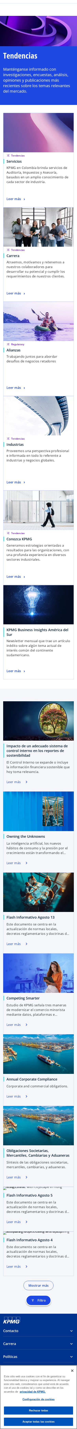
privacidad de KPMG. (33, 1391)
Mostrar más (38, 1285)
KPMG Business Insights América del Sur (37, 632)
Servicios (14, 161)
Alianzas (14, 350)
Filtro (38, 1300)
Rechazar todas (38, 1410)
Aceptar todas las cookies (38, 1421)
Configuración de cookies (38, 1399)
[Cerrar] (72, 1370)
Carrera (13, 255)
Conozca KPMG (19, 539)
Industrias (15, 444)
